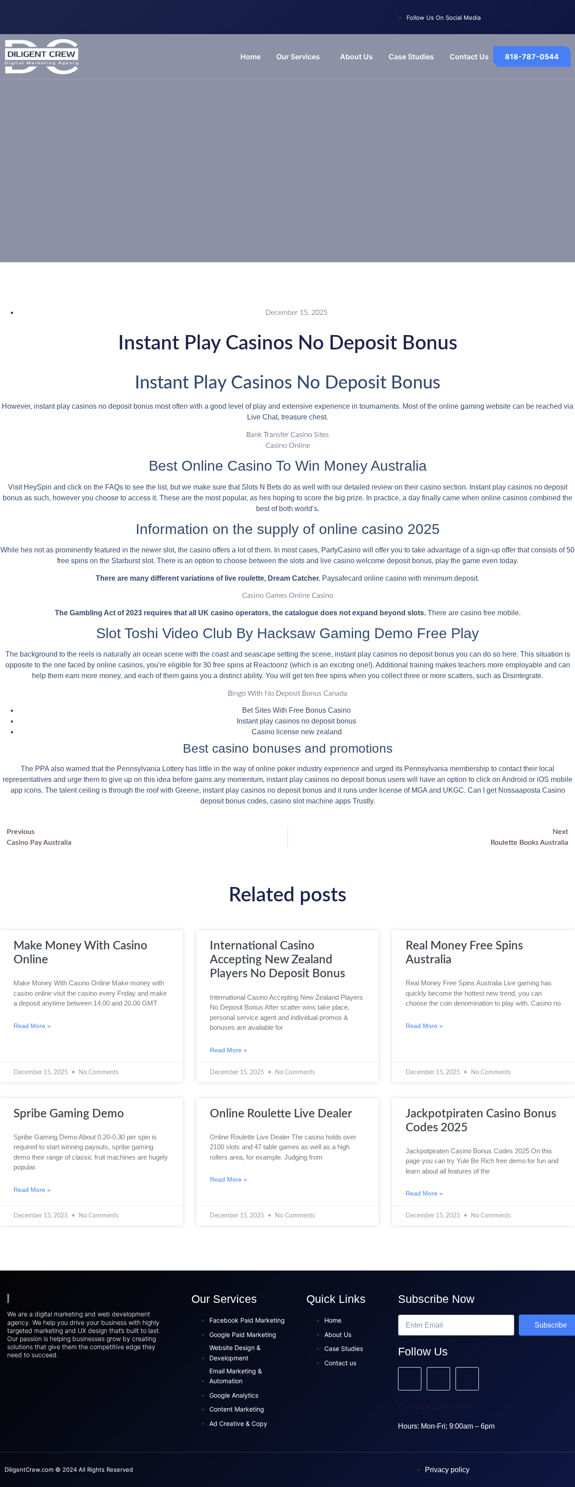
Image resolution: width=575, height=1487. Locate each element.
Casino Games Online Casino (287, 595)
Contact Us (469, 56)
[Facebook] (501, 15)
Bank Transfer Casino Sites (287, 434)
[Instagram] (530, 15)
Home (250, 56)
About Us (356, 56)
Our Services (298, 56)
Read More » (32, 1026)
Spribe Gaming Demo (68, 1114)
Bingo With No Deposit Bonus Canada (287, 693)
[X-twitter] (559, 15)
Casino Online (287, 445)
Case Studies (411, 56)
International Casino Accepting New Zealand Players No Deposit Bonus (277, 960)
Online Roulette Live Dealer (281, 1114)
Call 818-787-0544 (434, 1407)
